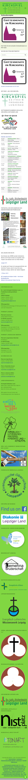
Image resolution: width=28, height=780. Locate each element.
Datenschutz (14, 762)
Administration (12, 759)
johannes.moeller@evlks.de (8, 376)
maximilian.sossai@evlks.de (8, 369)
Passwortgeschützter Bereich (8, 760)
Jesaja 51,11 (4, 263)
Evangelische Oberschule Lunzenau (11, 772)
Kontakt (24, 760)
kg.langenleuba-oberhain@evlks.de (10, 345)
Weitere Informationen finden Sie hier (10, 280)
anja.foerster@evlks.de (7, 362)
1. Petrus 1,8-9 (4, 273)
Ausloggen (19, 759)
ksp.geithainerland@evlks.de (8, 300)
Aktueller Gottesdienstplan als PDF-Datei (10, 86)
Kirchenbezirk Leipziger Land (11, 765)
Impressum (19, 760)
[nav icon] (25, 8)
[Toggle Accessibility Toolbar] (25, 777)
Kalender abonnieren (6, 136)
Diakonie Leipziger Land (17, 771)
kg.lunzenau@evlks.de (6, 322)
